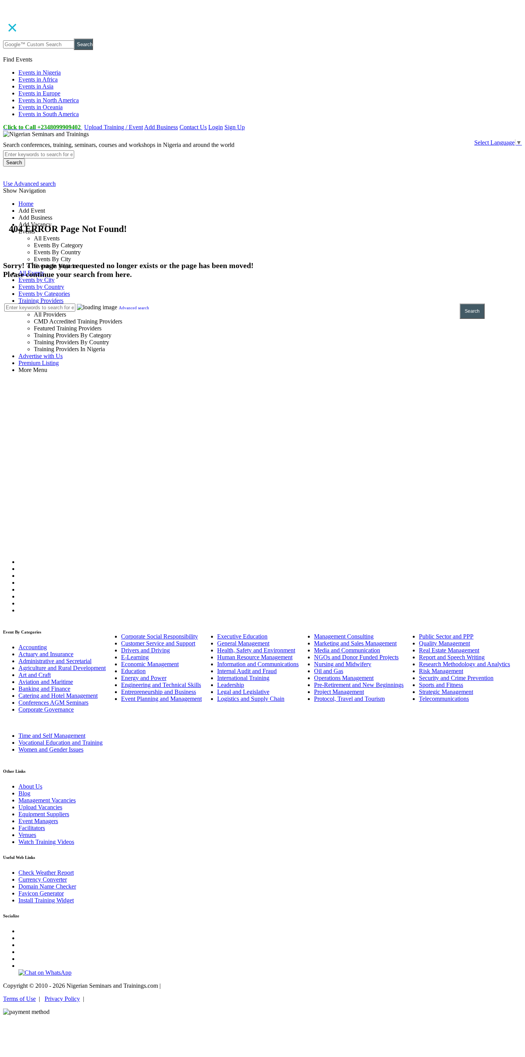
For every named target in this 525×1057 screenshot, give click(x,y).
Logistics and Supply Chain (250, 698)
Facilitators (31, 828)
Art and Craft (34, 675)
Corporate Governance (46, 709)
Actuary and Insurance (45, 654)
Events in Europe (39, 93)
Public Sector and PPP (446, 636)
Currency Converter (42, 879)
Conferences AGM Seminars (53, 702)
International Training (243, 678)
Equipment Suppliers (43, 814)
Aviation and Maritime (45, 682)
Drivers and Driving (145, 650)
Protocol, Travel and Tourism (349, 698)
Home (25, 203)
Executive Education (242, 636)
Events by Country (41, 286)
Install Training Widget (46, 900)
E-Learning (135, 657)
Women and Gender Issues (50, 749)
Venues (27, 835)
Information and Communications (258, 664)
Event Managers (38, 821)
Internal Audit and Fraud (247, 671)
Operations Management (344, 678)
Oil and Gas (328, 671)
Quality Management (444, 643)
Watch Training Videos (46, 842)
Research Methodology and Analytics (464, 664)
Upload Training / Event (113, 127)
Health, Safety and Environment (256, 650)
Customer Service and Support (158, 643)
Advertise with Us (40, 356)
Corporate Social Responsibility (159, 636)
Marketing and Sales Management (355, 643)
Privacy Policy (62, 998)
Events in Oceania (40, 107)
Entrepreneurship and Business (158, 692)
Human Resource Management (254, 657)
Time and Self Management (51, 735)
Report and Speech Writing (452, 657)
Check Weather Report (46, 872)
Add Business (161, 127)
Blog (24, 793)
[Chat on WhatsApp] (44, 972)
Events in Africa (38, 79)
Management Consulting (344, 636)
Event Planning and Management (161, 698)
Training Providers (40, 300)
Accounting (32, 647)
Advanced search (134, 307)
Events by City (36, 280)
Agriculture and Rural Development (62, 668)
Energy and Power (143, 678)
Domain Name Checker (47, 886)
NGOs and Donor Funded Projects (356, 657)
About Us (30, 786)
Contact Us (193, 127)
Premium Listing (38, 363)
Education (133, 671)
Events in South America (48, 114)
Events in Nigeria (39, 72)
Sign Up (234, 127)
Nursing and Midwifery (342, 664)
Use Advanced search (29, 183)
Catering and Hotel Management (58, 695)
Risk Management (441, 671)
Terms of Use (19, 998)
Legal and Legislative (243, 692)
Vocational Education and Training (60, 742)
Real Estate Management (449, 650)
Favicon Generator (41, 893)
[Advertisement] (262, 435)
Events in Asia (35, 86)
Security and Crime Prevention (456, 678)
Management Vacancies (47, 800)
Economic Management (150, 664)
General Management (243, 643)
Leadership (230, 685)
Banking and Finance (44, 688)
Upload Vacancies (40, 807)
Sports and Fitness (441, 685)
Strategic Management (446, 692)
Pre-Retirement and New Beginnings (359, 685)
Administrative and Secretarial (54, 661)
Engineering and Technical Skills (161, 685)
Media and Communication (347, 650)
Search (85, 44)
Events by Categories (44, 293)
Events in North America (48, 100)
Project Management (339, 692)
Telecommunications (444, 698)
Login (215, 127)
